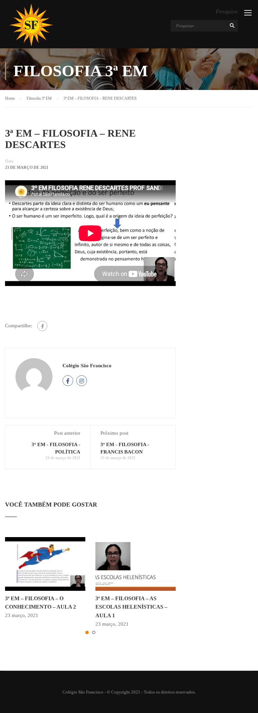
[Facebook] (42, 326)
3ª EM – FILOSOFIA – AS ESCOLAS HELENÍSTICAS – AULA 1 (131, 607)
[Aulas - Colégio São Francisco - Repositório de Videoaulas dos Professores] (31, 25)
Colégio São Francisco (87, 365)
